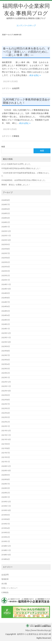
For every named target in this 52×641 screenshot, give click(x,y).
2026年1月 (5, 227)
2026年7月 (5, 204)
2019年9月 (5, 515)
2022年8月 (5, 400)
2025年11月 (6, 235)
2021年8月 (5, 448)
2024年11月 (6, 284)
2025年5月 (5, 262)
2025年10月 (6, 240)
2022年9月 (5, 395)
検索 (3, 147)
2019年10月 (6, 510)
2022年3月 (5, 417)
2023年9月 (5, 346)
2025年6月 (5, 258)
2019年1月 (5, 541)
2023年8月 (5, 351)
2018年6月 (5, 559)
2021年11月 (6, 435)
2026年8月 (5, 200)
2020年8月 (5, 479)
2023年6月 (5, 360)
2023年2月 (5, 373)
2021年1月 (5, 462)
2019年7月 (5, 524)
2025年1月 (5, 280)
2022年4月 (5, 413)
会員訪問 (15, 88)
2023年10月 (6, 342)
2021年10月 (6, 439)
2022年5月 (5, 408)
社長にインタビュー (9, 588)
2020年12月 (6, 466)
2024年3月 (5, 320)
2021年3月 (5, 457)
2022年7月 (5, 404)
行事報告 (15, 136)
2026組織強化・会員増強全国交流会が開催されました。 (24, 180)
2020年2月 (5, 493)
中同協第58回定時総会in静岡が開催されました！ (21, 168)
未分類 (4, 583)
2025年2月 (5, 275)
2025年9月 (5, 244)
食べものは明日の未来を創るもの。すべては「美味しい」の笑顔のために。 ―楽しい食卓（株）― (26, 51)
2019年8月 (5, 519)
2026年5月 (5, 213)
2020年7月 (5, 484)
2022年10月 (6, 391)
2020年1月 (5, 497)
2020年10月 (6, 470)
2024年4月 (5, 315)
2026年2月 (5, 222)
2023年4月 (5, 364)
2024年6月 (5, 306)
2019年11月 (6, 506)
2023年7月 (5, 355)
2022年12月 (6, 382)
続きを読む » (35, 75)
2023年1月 (5, 377)
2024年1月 (5, 329)
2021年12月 (6, 430)
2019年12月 (6, 502)
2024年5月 (5, 311)
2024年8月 (5, 298)
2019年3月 (5, 532)
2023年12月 (6, 333)
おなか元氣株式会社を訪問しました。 (16, 164)
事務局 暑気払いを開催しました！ (15, 185)
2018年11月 (6, 550)
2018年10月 (6, 555)
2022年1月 (5, 426)
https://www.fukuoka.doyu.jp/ (38, 630)
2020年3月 (5, 488)
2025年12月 (6, 231)
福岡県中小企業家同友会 (27, 634)
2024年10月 (6, 289)
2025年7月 (5, 253)
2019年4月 (5, 528)
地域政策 (5, 579)
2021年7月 (5, 453)
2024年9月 (5, 293)
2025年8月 (5, 249)
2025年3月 (5, 271)
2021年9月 (5, 444)
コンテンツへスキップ (26, 25)
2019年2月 (5, 537)
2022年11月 (6, 386)
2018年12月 (6, 546)
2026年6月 (5, 209)
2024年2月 (5, 324)
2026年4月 (5, 218)
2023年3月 (5, 368)
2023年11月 (6, 337)
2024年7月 (5, 302)
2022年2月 (5, 422)
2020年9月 (5, 475)
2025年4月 (5, 267)
